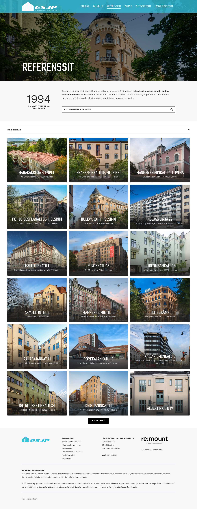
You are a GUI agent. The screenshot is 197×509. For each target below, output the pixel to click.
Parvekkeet (67, 448)
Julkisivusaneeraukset (71, 441)
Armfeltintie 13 (37, 312)
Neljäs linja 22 (160, 219)
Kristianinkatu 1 (98, 405)
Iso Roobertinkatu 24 (37, 405)
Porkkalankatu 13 (98, 359)
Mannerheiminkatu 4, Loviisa (160, 172)
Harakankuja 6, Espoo (37, 172)
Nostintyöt (66, 458)
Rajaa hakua (14, 129)
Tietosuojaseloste (30, 499)
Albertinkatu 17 (160, 408)
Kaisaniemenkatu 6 (159, 356)
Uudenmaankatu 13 (160, 265)
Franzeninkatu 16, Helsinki (98, 172)
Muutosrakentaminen (71, 445)
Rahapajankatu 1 (37, 359)
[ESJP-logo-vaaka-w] (39, 6)
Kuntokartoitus (68, 455)
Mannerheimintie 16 (98, 312)
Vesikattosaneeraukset (72, 451)
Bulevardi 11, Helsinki (98, 219)
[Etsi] (172, 109)
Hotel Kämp (159, 312)
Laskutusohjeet (109, 455)
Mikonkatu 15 (98, 265)
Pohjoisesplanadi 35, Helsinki (37, 219)
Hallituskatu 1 (37, 265)
